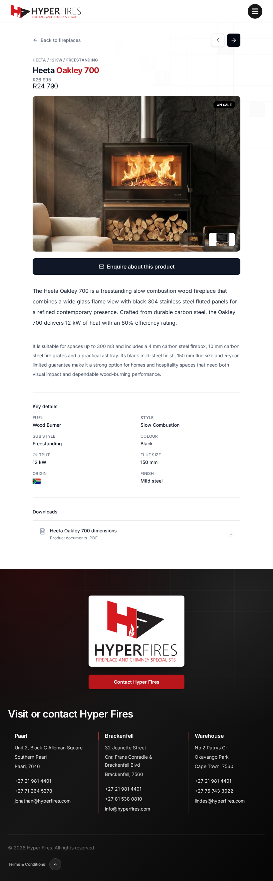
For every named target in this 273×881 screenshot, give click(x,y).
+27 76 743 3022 (214, 791)
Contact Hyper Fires (136, 682)
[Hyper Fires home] (46, 11)
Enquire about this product (140, 266)
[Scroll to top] (55, 864)
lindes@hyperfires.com (220, 801)
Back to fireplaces (61, 40)
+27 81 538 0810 (123, 799)
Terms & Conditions (26, 864)
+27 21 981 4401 (33, 781)
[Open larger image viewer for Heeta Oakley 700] (136, 174)
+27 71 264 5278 (33, 791)
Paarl (21, 735)
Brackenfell (119, 735)
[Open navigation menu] (255, 11)
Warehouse (209, 735)
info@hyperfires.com (127, 809)
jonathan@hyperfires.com (43, 801)
